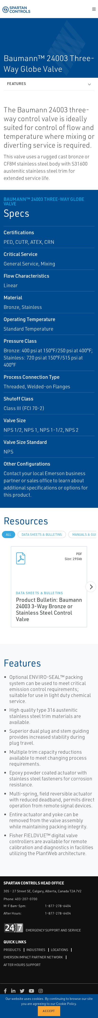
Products (12, 950)
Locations (59, 950)
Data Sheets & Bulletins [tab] (42, 534)
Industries (35, 950)
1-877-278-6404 (58, 906)
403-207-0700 (26, 899)
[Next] (90, 587)
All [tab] (8, 534)
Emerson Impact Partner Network (33, 957)
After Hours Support (22, 965)
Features (16, 83)
